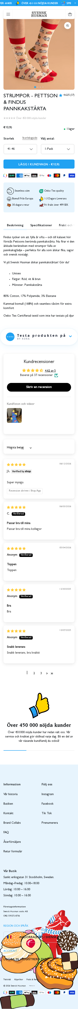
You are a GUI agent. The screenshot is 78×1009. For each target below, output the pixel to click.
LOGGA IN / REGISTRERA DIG (25, 959)
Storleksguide (29, 138)
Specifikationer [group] (41, 225)
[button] (35, 87)
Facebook (48, 804)
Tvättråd (7, 980)
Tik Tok (47, 813)
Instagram (48, 794)
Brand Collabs (12, 823)
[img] (16, 465)
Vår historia (10, 794)
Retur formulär (12, 851)
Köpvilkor (18, 980)
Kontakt (8, 813)
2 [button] (34, 673)
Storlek (8, 138)
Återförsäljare (12, 842)
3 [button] (41, 673)
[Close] (74, 3)
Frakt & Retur (32, 980)
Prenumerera (50, 823)
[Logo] (39, 14)
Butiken (8, 804)
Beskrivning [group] (15, 225)
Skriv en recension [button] (39, 387)
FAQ (6, 832)
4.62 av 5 (50, 371)
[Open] (8, 14)
